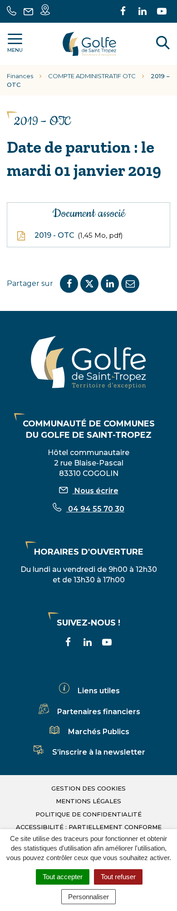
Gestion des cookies (88, 788)
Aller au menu (28, 4)
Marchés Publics (98, 731)
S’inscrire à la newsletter (98, 752)
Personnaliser (88, 897)
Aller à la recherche (38, 15)
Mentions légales (88, 801)
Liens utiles (99, 690)
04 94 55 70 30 (95, 509)
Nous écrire (95, 490)
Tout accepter (63, 877)
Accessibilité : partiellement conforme (89, 827)
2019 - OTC (77, 235)
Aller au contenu (92, 4)
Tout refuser (118, 877)
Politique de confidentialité (88, 814)
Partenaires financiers (98, 711)
